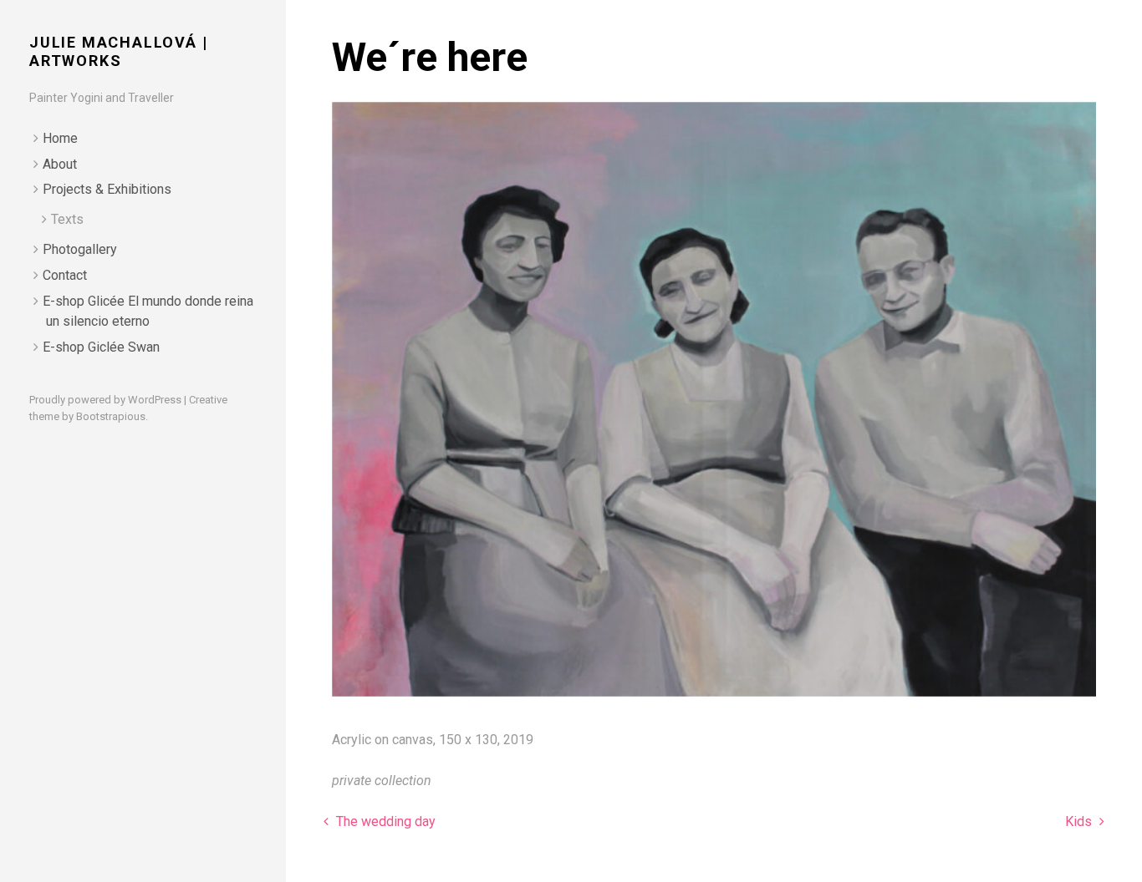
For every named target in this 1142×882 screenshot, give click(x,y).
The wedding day (384, 821)
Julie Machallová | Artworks (118, 51)
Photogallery (80, 249)
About (60, 164)
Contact (65, 275)
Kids (1080, 821)
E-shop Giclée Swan (101, 347)
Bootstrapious (110, 416)
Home (60, 138)
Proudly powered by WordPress (105, 399)
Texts (67, 219)
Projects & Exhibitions (107, 189)
